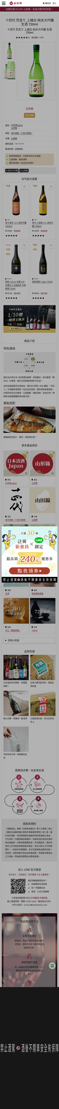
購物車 (48, 3)
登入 (55, 3)
